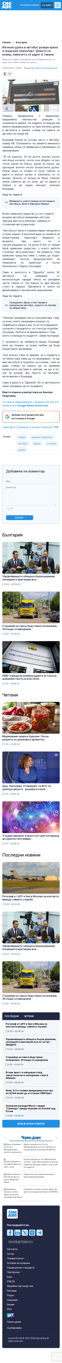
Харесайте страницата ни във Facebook (30, 427)
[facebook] (10, 1232)
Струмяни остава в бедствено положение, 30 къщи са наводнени (27, 1058)
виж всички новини (31, 1123)
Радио (10, 1295)
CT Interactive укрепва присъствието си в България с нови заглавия (41, 1160)
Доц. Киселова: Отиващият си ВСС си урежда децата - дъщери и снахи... (26, 787)
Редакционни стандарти (20, 1268)
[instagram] (32, 1232)
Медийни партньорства (20, 1286)
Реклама (11, 1291)
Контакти (12, 1249)
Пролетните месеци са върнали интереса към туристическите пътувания (37, 1191)
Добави (19, 517)
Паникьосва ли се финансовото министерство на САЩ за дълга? (38, 1175)
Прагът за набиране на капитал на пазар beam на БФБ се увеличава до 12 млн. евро (41, 1147)
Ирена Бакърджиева (46, 68)
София (21, 437)
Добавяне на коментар (25, 471)
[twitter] (25, 1232)
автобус (23, 443)
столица (51, 443)
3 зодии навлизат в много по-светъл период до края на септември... (30, 837)
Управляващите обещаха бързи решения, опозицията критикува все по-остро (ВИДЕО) (31, 1042)
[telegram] (39, 1232)
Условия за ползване (18, 1263)
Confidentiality (14, 1328)
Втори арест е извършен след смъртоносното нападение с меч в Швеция (27, 1075)
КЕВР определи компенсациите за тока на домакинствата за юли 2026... (29, 677)
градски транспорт (42, 437)
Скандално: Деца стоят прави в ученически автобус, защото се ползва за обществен (32, 305)
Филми (10, 1305)
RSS (9, 1309)
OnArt (10, 1315)
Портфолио (13, 1272)
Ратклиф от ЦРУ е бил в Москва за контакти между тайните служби (26, 1025)
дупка (21, 449)
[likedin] (17, 1232)
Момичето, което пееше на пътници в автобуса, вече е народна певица (32, 202)
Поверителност (16, 1258)
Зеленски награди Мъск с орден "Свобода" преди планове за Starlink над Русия (31, 1108)
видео (37, 443)
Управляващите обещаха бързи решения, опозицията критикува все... (28, 578)
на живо (47, 5)
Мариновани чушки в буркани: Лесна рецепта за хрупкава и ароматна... (25, 738)
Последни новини (29, 5)
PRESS (11, 1281)
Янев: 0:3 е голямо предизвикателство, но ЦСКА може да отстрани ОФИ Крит (29, 1092)
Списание (12, 1300)
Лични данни (14, 1322)
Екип (9, 1277)
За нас (10, 1254)
